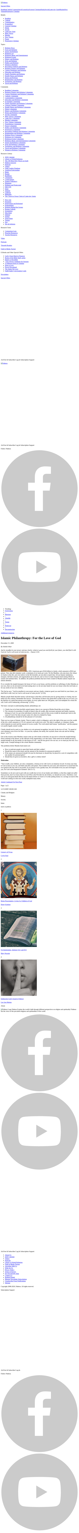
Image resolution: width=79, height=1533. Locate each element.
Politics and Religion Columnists (15, 128)
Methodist (8, 194)
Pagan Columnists (11, 126)
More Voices (9, 33)
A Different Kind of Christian (14, 263)
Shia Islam (8, 213)
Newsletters (4, 274)
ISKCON (8, 187)
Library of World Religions (14, 159)
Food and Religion (11, 50)
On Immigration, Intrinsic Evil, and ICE (14, 950)
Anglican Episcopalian (12, 170)
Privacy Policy (9, 1270)
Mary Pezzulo (5, 953)
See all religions (10, 224)
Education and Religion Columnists (16, 100)
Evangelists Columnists (12, 101)
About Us (8, 1255)
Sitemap (7, 1283)
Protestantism (9, 205)
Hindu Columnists (11, 109)
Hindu (43, 9)
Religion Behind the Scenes (14, 207)
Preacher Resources (11, 233)
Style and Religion (11, 61)
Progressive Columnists (12, 129)
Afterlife (7, 618)
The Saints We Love (11, 269)
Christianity (8, 178)
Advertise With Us (11, 1266)
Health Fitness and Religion (14, 76)
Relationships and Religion (13, 80)
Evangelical (25, 9)
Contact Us (8, 1275)
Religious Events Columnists (14, 139)
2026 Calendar (10, 157)
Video (3, 238)
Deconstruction (10, 629)
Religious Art (9, 53)
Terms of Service (10, 1272)
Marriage (8, 614)
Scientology (9, 211)
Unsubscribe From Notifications (15, 1281)
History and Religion (12, 59)
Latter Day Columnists (12, 118)
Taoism (7, 220)
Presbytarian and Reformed (14, 203)
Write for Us (9, 1268)
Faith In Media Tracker (8, 249)
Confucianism (9, 179)
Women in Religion (11, 65)
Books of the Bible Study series (15, 258)
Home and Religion (11, 78)
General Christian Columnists (14, 105)
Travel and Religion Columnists (15, 148)
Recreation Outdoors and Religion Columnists (20, 131)
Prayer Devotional (11, 267)
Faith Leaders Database (12, 168)
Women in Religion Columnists (15, 150)
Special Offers (5, 6)
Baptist (7, 174)
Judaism (7, 191)
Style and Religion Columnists (15, 144)
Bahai (7, 172)
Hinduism (8, 183)
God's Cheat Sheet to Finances (15, 256)
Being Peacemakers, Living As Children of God (16, 901)
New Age (8, 200)
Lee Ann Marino (6, 1002)
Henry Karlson (5, 904)
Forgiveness (9, 611)
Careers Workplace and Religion (15, 70)
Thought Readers (6, 245)
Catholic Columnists (11, 96)
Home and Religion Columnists (15, 113)
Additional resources (7, 633)
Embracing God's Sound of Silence (12, 999)
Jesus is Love (9, 265)
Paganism (8, 202)
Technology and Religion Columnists (17, 146)
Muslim (62, 9)
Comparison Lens (10, 231)
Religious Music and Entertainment (16, 55)
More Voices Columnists (13, 116)
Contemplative (17, 9)
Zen (6, 222)
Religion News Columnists (13, 135)
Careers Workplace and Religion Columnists (19, 94)
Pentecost (8, 626)
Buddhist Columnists (12, 90)
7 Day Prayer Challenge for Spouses (17, 261)
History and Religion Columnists (15, 111)
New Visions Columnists (13, 122)
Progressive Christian (12, 11)
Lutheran (8, 192)
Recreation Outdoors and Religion (16, 66)
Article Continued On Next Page (11, 782)
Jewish (47, 9)
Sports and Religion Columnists (15, 143)
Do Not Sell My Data (12, 1273)
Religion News (10, 48)
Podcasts (8, 164)
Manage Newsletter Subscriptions (16, 1279)
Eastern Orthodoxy (11, 181)
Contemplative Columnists (13, 98)
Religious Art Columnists (13, 137)
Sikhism (7, 215)
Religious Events (10, 57)
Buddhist (4, 9)
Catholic (9, 9)
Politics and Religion (11, 63)
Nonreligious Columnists (13, 124)
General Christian (35, 9)
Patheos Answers (10, 163)
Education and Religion (12, 72)
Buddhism (8, 176)
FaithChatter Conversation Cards (15, 271)
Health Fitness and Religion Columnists (18, 107)
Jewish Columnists (11, 115)
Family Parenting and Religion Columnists (19, 103)
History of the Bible (11, 260)
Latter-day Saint (54, 9)
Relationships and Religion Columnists (17, 133)
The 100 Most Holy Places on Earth (16, 161)
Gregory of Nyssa (6, 852)
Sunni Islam (9, 218)
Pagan (7, 39)
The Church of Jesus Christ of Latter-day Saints (20, 196)
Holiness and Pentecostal (13, 185)
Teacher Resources (11, 235)
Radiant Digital (10, 1277)
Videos (7, 166)
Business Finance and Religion (15, 68)
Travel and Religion (11, 83)
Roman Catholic (10, 209)
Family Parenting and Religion (15, 74)
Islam (6, 189)
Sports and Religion (11, 52)
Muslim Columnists (11, 120)
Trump (7, 622)
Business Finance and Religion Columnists (19, 92)
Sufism (7, 216)
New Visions (9, 37)
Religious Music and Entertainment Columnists (20, 141)
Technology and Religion (13, 81)
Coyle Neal (4, 855)
